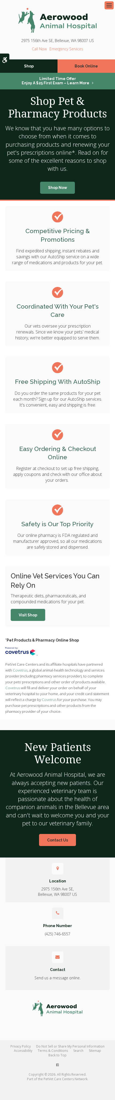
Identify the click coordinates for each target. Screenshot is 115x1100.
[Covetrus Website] (21, 651)
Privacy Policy (20, 1046)
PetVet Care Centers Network (65, 1079)
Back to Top (57, 1055)
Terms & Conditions (53, 1050)
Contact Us (57, 840)
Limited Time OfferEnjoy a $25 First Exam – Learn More (55, 81)
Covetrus (20, 670)
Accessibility (23, 1050)
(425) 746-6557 (39, 48)
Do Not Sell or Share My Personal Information (70, 1046)
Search (78, 1050)
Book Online (86, 66)
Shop (29, 66)
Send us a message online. (57, 977)
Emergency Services (66, 48)
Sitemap (95, 1050)
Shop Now (57, 187)
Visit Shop (28, 615)
